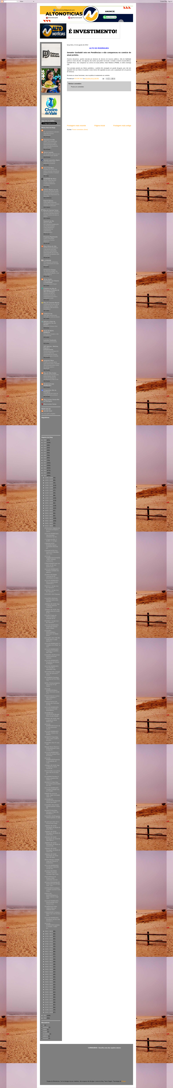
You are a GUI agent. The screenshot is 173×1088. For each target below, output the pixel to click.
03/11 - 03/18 (49, 987)
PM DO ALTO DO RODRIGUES (49, 384)
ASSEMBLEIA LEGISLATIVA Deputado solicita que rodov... (52, 800)
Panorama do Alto (49, 139)
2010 (45, 1018)
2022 (45, 450)
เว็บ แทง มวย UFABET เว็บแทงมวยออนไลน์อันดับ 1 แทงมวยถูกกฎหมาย (51, 273)
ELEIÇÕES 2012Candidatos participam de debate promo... (51, 633)
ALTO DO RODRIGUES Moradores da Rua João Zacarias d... (52, 919)
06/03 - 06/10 (49, 956)
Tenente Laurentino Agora (52, 160)
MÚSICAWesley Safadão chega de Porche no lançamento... (52, 861)
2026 (45, 440)
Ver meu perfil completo (48, 413)
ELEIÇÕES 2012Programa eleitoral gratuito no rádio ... (52, 817)
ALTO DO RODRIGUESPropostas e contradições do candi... (52, 760)
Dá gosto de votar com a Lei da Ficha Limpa (52, 822)
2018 (45, 460)
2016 (45, 465)
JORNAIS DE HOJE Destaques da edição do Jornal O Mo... (52, 844)
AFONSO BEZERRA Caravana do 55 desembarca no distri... (52, 576)
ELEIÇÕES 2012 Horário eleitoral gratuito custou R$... (52, 806)
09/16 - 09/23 (49, 515)
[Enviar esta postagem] (103, 78)
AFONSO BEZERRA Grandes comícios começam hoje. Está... (52, 872)
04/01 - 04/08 (49, 979)
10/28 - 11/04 (49, 500)
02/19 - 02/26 (49, 994)
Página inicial (99, 126)
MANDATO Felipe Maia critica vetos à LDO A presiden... (51, 738)
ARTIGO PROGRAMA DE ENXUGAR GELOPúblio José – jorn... (52, 884)
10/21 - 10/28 (49, 503)
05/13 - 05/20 (49, 964)
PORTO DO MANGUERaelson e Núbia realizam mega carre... (51, 896)
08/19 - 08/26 (49, 526)
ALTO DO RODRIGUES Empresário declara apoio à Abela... (51, 626)
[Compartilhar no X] (111, 79)
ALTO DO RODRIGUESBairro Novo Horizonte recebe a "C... (52, 691)
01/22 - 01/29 (49, 1004)
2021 (45, 453)
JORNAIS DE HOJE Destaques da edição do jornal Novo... (52, 827)
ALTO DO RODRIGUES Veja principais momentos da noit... (51, 535)
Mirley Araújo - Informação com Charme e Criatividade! (51, 280)
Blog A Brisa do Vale (50, 246)
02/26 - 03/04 (49, 992)
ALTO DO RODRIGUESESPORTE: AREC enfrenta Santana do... (52, 559)
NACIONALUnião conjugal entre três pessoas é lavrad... (52, 673)
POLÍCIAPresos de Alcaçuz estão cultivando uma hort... (52, 878)
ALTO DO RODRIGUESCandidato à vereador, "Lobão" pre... (52, 926)
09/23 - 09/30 (49, 513)
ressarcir (45, 1038)
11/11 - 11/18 (49, 495)
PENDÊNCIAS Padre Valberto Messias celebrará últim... (51, 908)
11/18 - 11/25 (49, 493)
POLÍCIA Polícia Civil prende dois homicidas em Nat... (52, 703)
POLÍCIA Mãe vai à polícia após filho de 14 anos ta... (52, 772)
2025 (45, 442)
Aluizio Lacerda (48, 152)
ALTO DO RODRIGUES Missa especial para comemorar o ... (51, 582)
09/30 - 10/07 (49, 510)
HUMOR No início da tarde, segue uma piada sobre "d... (52, 795)
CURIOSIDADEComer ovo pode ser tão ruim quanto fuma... (52, 565)
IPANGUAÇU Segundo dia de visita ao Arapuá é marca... (52, 529)
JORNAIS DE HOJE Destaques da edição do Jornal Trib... (52, 850)
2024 (45, 445)
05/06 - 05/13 (49, 966)
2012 (45, 475)
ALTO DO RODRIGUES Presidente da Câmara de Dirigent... (52, 662)
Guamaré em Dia (49, 221)
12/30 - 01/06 (49, 478)
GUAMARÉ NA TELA (50, 179)
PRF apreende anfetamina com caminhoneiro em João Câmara (51, 263)
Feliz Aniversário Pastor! (50, 284)
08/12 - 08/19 (49, 931)
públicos (45, 1036)
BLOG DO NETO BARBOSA (49, 331)
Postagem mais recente (76, 126)
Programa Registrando (51, 237)
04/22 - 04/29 (49, 972)
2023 (45, 447)
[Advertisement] (99, 108)
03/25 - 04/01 (49, 982)
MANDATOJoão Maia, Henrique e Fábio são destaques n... (51, 812)
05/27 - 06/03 (49, 959)
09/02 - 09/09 (49, 521)
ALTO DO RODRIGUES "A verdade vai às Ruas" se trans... (52, 645)
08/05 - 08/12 (49, 934)
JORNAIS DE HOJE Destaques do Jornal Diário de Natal (51, 855)
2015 (45, 468)
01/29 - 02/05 (49, 1002)
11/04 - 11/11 (49, 498)
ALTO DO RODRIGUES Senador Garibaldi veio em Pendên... (52, 789)
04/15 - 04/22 (49, 974)
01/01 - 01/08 (49, 1012)
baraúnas (45, 1027)
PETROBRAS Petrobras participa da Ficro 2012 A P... (52, 679)
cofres (45, 1029)
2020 (45, 455)
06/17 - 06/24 (49, 951)
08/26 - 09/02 (49, 523)
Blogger (124, 1081)
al (43, 1025)
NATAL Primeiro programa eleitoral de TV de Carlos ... (52, 684)
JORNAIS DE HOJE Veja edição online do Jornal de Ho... (52, 611)
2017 (45, 463)
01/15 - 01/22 (49, 1007)
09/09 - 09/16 (49, 518)
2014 (45, 470)
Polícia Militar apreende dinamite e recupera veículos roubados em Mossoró (51, 204)
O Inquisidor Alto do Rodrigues (50, 391)
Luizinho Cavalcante (50, 340)
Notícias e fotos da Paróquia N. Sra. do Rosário (50, 323)
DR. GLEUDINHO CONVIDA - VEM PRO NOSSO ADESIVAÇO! (52, 133)
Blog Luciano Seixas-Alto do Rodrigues (51, 400)
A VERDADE (47, 260)
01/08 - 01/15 (49, 1010)
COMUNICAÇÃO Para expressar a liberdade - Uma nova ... (52, 552)
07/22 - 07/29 (49, 939)
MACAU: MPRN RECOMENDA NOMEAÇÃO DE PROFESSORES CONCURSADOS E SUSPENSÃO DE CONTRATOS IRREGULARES (51, 227)
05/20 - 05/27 (49, 961)
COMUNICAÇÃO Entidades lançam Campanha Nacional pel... (51, 546)
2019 (45, 458)
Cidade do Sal (48, 313)
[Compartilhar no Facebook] (112, 79)
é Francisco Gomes (50, 270)
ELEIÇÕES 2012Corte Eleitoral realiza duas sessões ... (51, 600)
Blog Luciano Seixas (50, 404)
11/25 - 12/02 (49, 490)
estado (45, 1031)
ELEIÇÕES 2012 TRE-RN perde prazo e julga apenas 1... (52, 639)
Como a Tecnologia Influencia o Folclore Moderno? (49, 240)
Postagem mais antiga (122, 126)
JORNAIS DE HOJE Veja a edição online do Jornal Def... (52, 605)
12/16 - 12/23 (49, 483)
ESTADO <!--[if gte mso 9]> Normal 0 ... (52, 591)
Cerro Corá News (49, 168)
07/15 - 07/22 (49, 941)
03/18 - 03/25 (49, 984)
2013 (45, 473)
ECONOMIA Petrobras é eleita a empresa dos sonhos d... (52, 778)
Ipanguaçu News (49, 360)
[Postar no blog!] (109, 79)
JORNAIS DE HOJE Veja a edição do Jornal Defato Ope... (52, 720)
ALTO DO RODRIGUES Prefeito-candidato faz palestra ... (52, 570)
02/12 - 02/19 (49, 997)
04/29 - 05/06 (49, 969)
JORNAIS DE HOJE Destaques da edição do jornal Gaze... (52, 833)
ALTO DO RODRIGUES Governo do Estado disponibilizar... (51, 709)
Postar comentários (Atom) (80, 129)
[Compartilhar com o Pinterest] (114, 79)
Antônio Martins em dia (51, 190)
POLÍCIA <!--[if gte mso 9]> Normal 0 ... (51, 586)
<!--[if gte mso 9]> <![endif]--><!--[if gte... (51, 540)
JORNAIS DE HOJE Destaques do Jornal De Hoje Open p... (52, 838)
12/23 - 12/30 (49, 480)
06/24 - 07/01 (49, 949)
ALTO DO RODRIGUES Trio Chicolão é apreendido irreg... (51, 667)
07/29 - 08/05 (49, 936)
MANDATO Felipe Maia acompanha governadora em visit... (52, 783)
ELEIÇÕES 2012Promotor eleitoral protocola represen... (52, 656)
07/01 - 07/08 (49, 946)
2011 (45, 1015)
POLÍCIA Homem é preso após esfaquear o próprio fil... (52, 697)
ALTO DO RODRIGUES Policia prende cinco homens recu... (51, 902)
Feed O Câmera (48, 201)
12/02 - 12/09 (49, 488)
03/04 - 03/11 (49, 989)
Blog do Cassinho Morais (51, 302)
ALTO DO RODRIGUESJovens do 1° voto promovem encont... (52, 727)
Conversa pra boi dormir (50, 342)
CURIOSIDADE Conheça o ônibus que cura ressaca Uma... (52, 913)
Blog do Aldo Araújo (50, 373)
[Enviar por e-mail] (107, 79)
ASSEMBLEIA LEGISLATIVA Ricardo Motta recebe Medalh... (52, 714)
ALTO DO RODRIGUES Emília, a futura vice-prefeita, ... (51, 733)
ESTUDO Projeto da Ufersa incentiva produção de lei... (50, 617)
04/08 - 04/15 (49, 977)
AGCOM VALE (47, 411)
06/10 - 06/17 (49, 954)
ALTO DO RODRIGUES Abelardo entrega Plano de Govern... (52, 754)
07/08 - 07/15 (49, 944)
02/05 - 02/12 (49, 999)
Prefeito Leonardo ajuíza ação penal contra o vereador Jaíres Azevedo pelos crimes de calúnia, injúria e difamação (52, 365)
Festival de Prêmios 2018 (50, 326)
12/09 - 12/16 (49, 485)
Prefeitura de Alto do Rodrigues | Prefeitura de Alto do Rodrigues (51, 290)
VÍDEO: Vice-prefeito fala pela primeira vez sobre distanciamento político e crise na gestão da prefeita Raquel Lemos (51, 144)
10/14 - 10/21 (49, 505)
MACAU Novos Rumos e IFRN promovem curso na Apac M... (52, 748)
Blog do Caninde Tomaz (51, 210)
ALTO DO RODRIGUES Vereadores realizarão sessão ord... (52, 867)
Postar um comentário (77, 87)
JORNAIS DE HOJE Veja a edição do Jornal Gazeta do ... (52, 767)
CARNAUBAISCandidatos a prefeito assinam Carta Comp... (52, 889)
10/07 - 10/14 (49, 508)
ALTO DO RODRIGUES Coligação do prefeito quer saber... (51, 650)
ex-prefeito (46, 1034)
